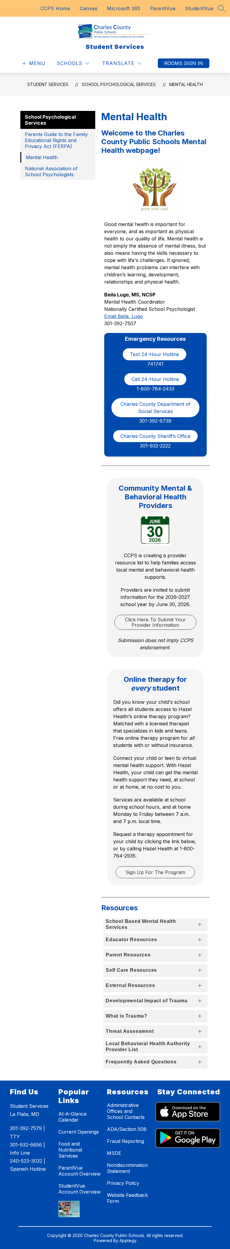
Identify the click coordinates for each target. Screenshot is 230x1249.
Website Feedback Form (127, 1198)
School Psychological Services (119, 84)
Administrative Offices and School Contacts (126, 1111)
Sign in (193, 63)
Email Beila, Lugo (123, 316)
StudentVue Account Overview (79, 1189)
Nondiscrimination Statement (127, 1168)
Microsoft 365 (123, 8)
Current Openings (78, 1132)
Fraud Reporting (125, 1141)
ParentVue (163, 8)
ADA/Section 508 (126, 1129)
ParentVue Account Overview (79, 1171)
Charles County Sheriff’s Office (155, 436)
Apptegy (128, 1240)
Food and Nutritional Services (70, 1150)
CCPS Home (55, 8)
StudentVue (199, 8)
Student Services (47, 84)
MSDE (114, 1153)
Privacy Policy (123, 1183)
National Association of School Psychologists (51, 171)
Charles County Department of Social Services (156, 407)
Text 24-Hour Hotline (154, 354)
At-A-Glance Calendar (72, 1117)
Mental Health (186, 84)
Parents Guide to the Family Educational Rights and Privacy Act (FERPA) (56, 140)
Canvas (88, 8)
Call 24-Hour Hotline (155, 379)
